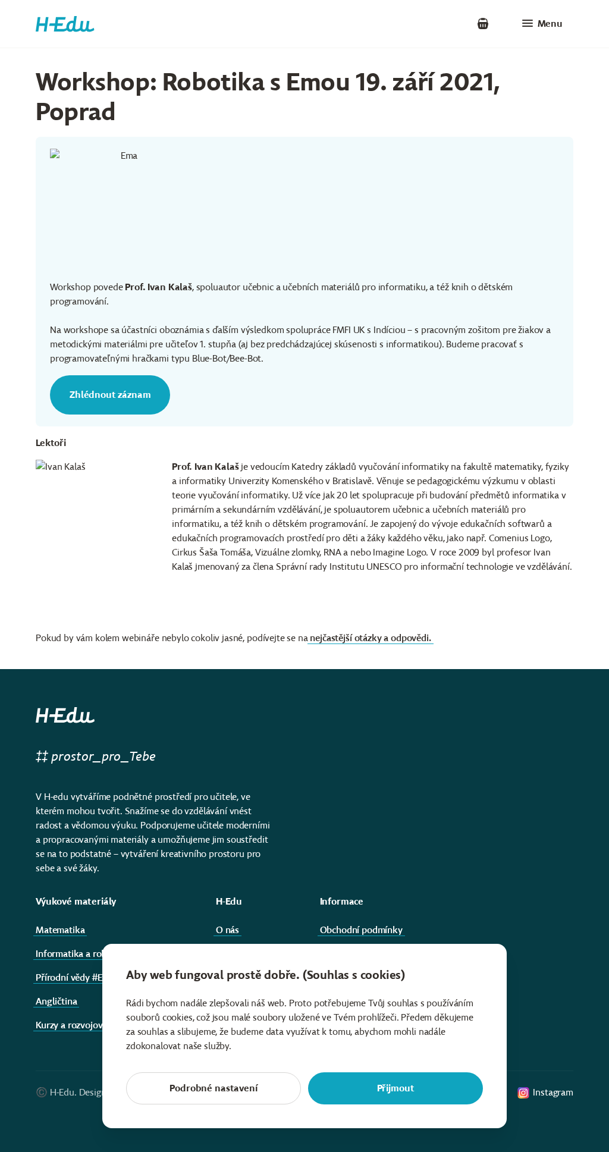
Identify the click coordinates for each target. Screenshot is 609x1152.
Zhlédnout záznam (110, 394)
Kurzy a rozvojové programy (92, 1025)
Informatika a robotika (81, 953)
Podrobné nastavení (213, 1088)
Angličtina (56, 1001)
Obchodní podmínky (361, 930)
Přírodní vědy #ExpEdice (84, 977)
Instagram (553, 1092)
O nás (227, 930)
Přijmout (396, 1088)
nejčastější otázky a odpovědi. (370, 638)
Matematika (60, 930)
